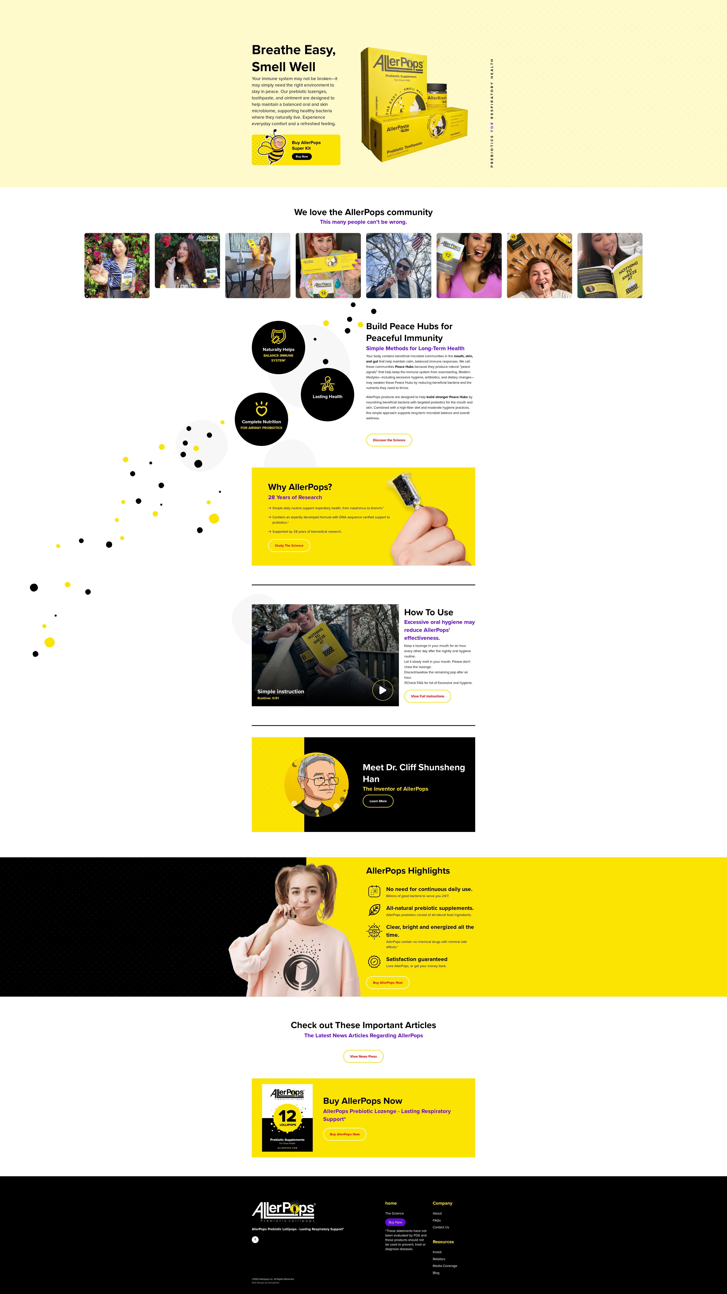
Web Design (258, 1282)
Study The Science (289, 545)
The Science (394, 1213)
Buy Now (302, 156)
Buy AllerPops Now (388, 983)
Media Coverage (445, 1266)
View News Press (363, 1056)
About (437, 1213)
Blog (436, 1273)
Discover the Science (389, 440)
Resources (443, 1242)
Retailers (439, 1259)
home (391, 1203)
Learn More (378, 801)
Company (442, 1203)
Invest (437, 1252)
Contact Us (441, 1227)
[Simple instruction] (325, 655)
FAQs (437, 1220)
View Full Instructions (427, 696)
